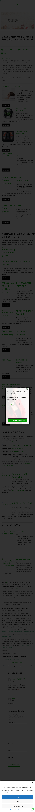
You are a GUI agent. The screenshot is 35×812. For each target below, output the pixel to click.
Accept (17, 797)
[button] (32, 783)
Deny (17, 801)
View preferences (17, 806)
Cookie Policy (13, 809)
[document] (17, 406)
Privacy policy (21, 809)
